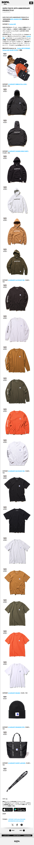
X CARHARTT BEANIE (14, 693)
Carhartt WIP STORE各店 (23, 48)
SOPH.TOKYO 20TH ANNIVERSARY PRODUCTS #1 (16, 9)
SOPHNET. (11, 819)
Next (21, 830)
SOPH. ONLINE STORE (16, 19)
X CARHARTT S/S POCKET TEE (16, 471)
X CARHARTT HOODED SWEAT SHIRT (18, 151)
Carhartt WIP (12, 24)
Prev (13, 830)
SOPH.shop (17, 819)
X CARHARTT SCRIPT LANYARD (17, 763)
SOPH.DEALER (20, 821)
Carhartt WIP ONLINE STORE (10, 50)
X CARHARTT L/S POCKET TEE (16, 280)
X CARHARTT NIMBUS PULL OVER (17, 84)
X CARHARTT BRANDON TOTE (16, 727)
